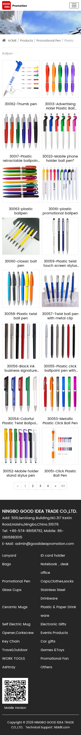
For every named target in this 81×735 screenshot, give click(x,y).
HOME (12, 40)
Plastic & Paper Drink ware (58, 611)
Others (46, 667)
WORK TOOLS (13, 658)
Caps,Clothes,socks (57, 581)
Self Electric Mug (16, 624)
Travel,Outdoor (15, 650)
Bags (6, 564)
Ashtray (8, 667)
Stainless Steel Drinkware (53, 594)
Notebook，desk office (54, 568)
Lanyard (9, 555)
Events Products (54, 633)
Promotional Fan (55, 658)
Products (26, 40)
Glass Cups (11, 590)
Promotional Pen (49, 40)
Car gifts (48, 641)
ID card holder (53, 555)
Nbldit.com (62, 727)
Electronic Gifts (53, 624)
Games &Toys (52, 650)
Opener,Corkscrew (18, 633)
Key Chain (11, 641)
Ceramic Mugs (14, 607)
